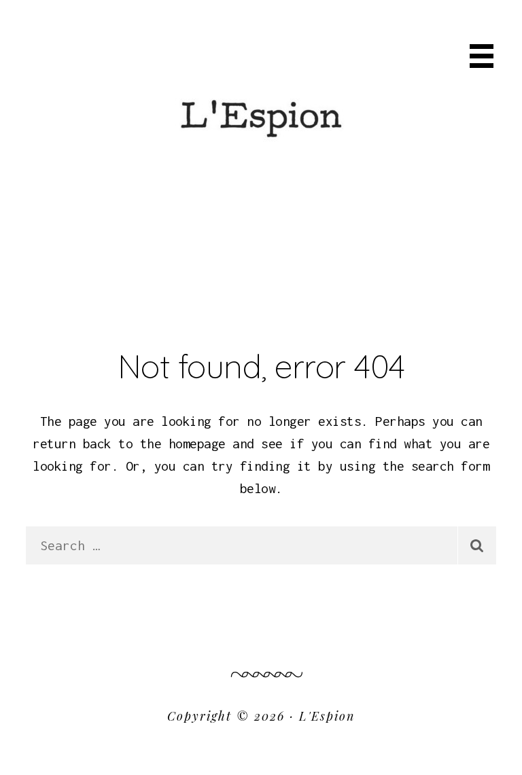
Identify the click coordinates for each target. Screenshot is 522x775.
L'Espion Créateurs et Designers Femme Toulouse (261, 73)
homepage (197, 443)
